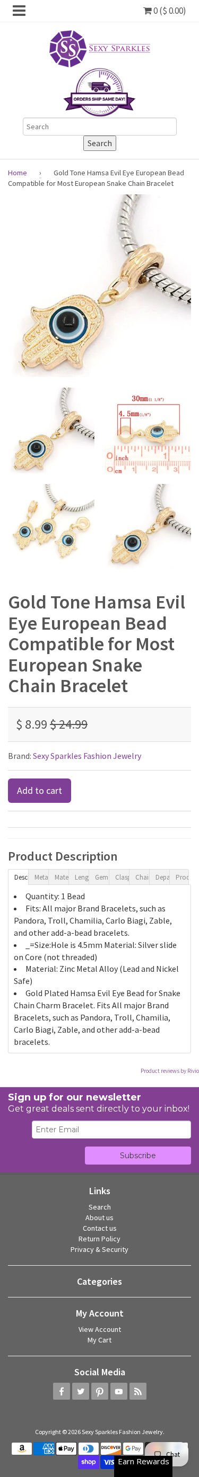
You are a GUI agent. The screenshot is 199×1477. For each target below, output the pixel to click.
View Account (100, 1329)
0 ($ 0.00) (169, 10)
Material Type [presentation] (61, 877)
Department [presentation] (162, 877)
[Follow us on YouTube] (118, 1391)
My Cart (99, 1340)
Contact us (100, 1228)
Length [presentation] (82, 877)
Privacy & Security (99, 1249)
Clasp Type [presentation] (122, 877)
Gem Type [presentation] (102, 877)
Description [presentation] (21, 877)
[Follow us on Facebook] (61, 1391)
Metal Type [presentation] (41, 877)
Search (100, 1207)
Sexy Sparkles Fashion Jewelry (87, 755)
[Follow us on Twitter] (80, 1391)
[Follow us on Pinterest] (99, 1391)
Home (17, 172)
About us (99, 1217)
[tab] (18, 876)
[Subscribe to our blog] (137, 1391)
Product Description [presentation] (182, 877)
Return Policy (99, 1238)
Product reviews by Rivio (170, 1071)
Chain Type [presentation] (142, 877)
